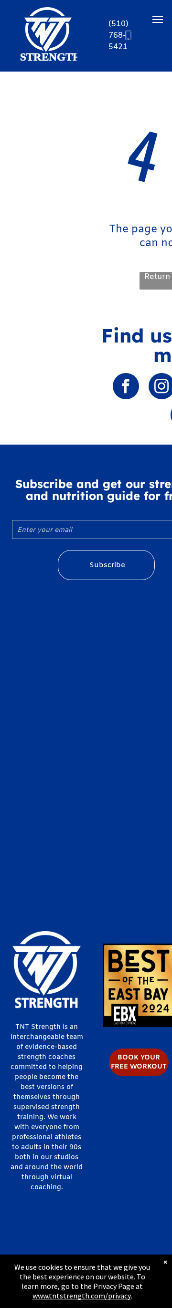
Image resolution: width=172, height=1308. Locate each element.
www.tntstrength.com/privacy (81, 1295)
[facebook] (126, 387)
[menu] (157, 19)
